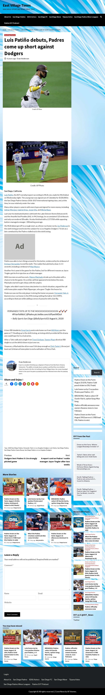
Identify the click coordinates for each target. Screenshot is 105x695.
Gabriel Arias (23, 210)
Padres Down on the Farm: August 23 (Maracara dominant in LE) (59, 537)
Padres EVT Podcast (11, 23)
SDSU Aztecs (31, 17)
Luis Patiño (8, 195)
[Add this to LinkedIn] (20, 384)
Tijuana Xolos (67, 17)
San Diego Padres (19, 17)
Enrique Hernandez (12, 264)
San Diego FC (43, 17)
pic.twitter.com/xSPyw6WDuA (48, 314)
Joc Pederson (62, 226)
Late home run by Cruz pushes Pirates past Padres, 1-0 (36, 501)
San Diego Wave (55, 17)
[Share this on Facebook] (11, 384)
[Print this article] (28, 384)
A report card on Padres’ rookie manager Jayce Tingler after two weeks (55, 460)
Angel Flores (40, 505)
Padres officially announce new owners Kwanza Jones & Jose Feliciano (86, 408)
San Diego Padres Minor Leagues (86, 17)
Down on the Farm (9, 488)
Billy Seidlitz (40, 540)
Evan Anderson (23, 58)
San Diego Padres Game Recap (14, 450)
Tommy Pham (50, 339)
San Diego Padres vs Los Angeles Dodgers (38, 450)
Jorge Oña (33, 210)
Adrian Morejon (10, 210)
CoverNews (60, 691)
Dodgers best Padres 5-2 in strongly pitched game (20, 458)
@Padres (30, 314)
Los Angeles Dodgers (42, 448)
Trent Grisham (38, 339)
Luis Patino (53, 448)
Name (6, 593)
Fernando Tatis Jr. (61, 293)
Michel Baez (46, 210)
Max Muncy (34, 266)
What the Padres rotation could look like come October (37, 536)
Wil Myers (55, 330)
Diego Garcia (17, 508)
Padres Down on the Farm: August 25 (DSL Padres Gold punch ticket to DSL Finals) (12, 502)
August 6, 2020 (56, 318)
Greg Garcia (26, 330)
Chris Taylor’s (55, 346)
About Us (7, 17)
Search (76, 368)
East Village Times (17, 5)
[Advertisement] (37, 126)
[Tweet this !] (16, 384)
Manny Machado (36, 277)
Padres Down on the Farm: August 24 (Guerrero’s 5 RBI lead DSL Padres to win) (12, 537)
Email (40, 593)
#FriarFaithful (18, 314)
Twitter (76, 620)
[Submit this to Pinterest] (24, 384)
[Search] (101, 17)
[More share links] (37, 384)
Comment (8, 565)
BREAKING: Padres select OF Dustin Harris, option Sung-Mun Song (60, 501)
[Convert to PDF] (32, 384)
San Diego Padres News (91, 604)
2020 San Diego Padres (15, 448)
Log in (6, 674)
